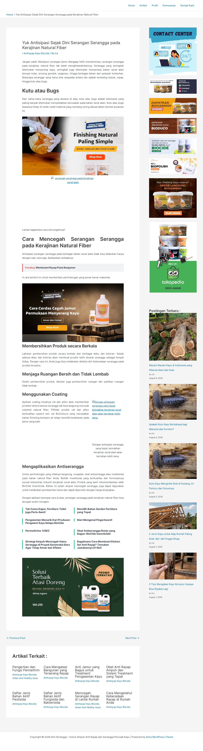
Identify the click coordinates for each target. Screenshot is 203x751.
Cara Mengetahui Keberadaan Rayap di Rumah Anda (119, 697)
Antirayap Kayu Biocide (36, 53)
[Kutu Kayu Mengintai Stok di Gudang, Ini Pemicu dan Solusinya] (173, 461)
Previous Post (16, 637)
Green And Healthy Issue (25, 678)
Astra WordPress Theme (159, 736)
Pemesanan (169, 5)
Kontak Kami (187, 5)
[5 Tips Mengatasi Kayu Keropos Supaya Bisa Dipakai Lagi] (173, 566)
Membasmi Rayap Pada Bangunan (55, 267)
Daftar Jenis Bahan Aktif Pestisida (21, 696)
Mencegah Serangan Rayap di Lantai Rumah (87, 696)
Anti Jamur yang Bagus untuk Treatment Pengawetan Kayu (88, 671)
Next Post (132, 637)
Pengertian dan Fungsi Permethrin (26, 668)
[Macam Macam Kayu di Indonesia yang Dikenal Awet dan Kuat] (173, 337)
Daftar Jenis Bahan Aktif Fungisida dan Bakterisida (54, 697)
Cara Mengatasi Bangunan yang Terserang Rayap (56, 670)
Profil (155, 5)
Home (131, 5)
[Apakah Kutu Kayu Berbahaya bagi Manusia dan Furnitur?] (173, 402)
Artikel (143, 5)
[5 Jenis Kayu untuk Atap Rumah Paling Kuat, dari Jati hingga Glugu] (173, 515)
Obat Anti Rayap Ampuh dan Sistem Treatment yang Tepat (119, 671)
